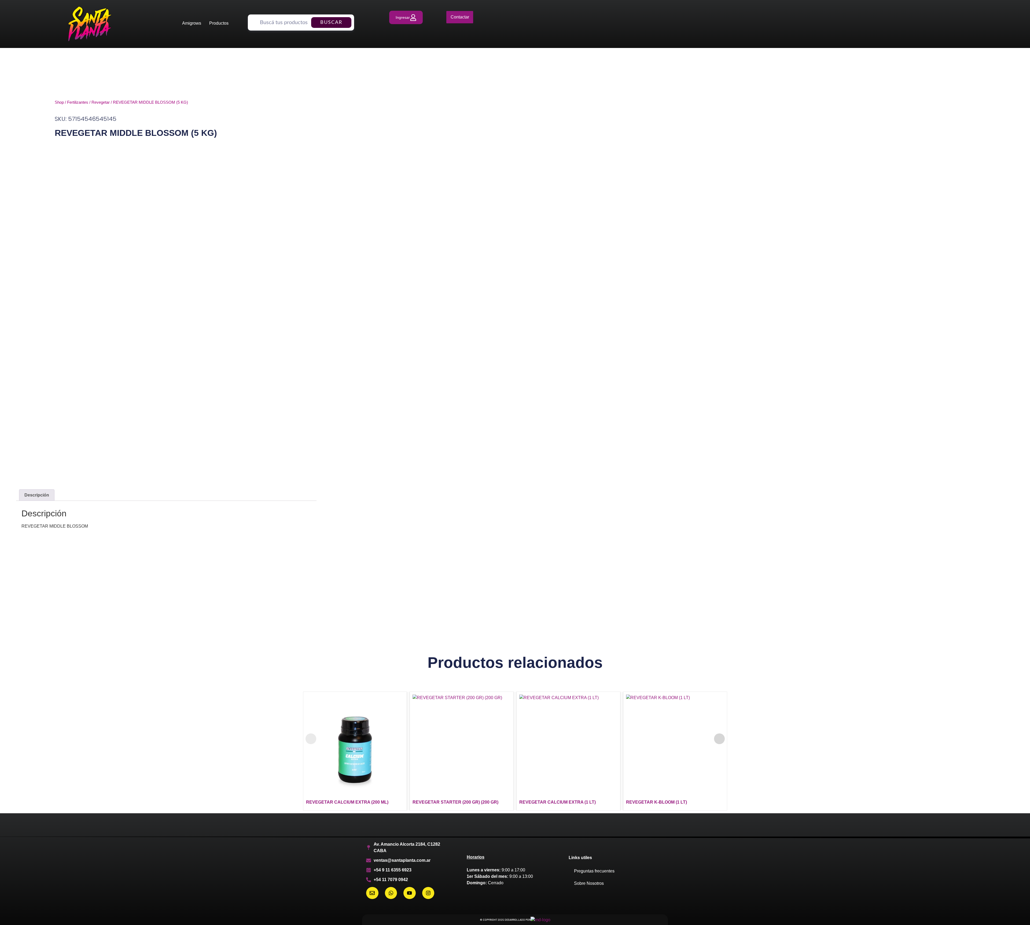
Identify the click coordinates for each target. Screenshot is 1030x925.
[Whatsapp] (391, 893)
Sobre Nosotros (589, 883)
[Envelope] (372, 893)
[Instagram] (428, 893)
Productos (219, 23)
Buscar (331, 22)
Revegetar (100, 102)
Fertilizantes (77, 102)
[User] (406, 17)
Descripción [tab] (36, 495)
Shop (59, 102)
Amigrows (191, 23)
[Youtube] (409, 893)
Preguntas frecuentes (594, 871)
